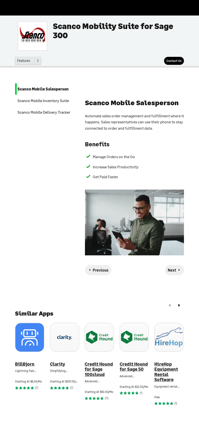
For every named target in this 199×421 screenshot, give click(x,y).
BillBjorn (24, 364)
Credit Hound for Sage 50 (134, 367)
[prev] (169, 306)
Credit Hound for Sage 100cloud (99, 369)
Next (172, 270)
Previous (100, 270)
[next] (179, 306)
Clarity (57, 364)
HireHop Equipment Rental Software (166, 372)
